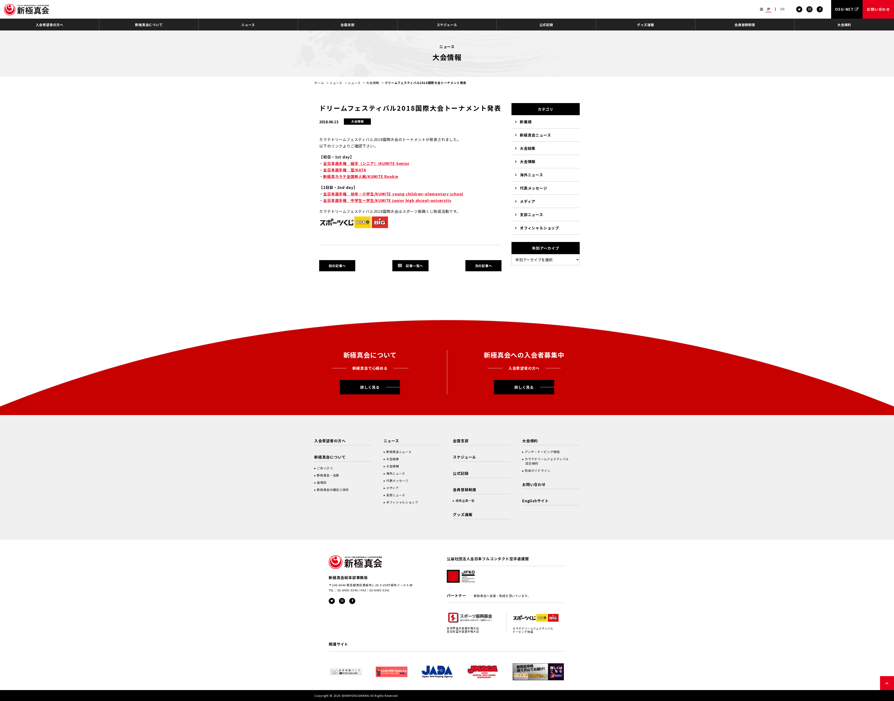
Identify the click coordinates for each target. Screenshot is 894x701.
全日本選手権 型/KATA (344, 170)
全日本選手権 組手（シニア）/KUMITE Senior (366, 163)
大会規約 (844, 24)
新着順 (526, 121)
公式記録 (546, 24)
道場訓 (321, 482)
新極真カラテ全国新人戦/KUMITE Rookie (360, 176)
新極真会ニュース (535, 135)
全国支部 (347, 24)
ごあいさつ (325, 468)
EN (782, 9)
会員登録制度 (745, 24)
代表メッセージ (533, 188)
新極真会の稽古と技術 (333, 489)
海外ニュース (531, 175)
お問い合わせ (534, 484)
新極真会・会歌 (328, 475)
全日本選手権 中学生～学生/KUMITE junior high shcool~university (387, 200)
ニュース (248, 24)
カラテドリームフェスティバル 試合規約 (545, 461)
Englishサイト (535, 500)
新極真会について (149, 24)
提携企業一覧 (465, 500)
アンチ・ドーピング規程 (542, 451)
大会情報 (372, 82)
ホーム (319, 82)
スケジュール (447, 24)
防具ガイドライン (537, 470)
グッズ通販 (645, 24)
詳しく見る (370, 387)
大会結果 (527, 148)
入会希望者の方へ (49, 24)
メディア (527, 201)
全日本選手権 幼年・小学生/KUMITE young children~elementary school (393, 194)
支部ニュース (531, 214)
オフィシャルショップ (539, 228)
